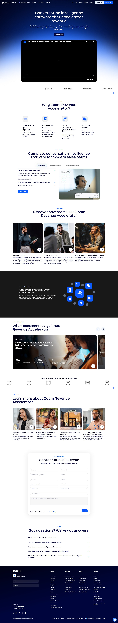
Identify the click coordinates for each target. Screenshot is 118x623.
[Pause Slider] (113, 92)
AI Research (53, 603)
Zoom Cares (53, 596)
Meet (80, 2)
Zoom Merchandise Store (56, 607)
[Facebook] (22, 613)
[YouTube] (19, 613)
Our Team (53, 580)
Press (52, 591)
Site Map (104, 618)
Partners (52, 587)
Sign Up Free (108, 2)
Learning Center (97, 582)
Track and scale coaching (25, 187)
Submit (84, 511)
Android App (67, 589)
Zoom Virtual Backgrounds (70, 591)
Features (34, 2)
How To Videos (97, 596)
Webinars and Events (83, 587)
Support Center (97, 580)
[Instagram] (25, 613)
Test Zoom (96, 576)
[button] (115, 620)
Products (14, 2)
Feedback (96, 589)
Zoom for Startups (83, 591)
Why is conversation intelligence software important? (45, 542)
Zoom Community (98, 585)
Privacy (57, 618)
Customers (53, 578)
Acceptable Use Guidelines (70, 618)
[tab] (42, 165)
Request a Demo (83, 585)
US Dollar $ (16, 585)
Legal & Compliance (80, 618)
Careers (52, 582)
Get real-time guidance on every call (29, 170)
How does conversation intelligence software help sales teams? (48, 551)
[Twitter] (16, 613)
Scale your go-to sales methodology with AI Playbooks (34, 184)
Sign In (86, 2)
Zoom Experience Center (84, 589)
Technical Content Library (99, 587)
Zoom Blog (53, 576)
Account (95, 578)
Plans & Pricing (82, 582)
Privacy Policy (52, 512)
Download (67, 571)
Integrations (53, 585)
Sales (80, 571)
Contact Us (96, 591)
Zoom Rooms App (69, 578)
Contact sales (60, 34)
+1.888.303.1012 (18, 609)
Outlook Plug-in (68, 585)
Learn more (55, 352)
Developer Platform (55, 600)
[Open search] (72, 2)
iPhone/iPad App (68, 587)
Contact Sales (99, 2)
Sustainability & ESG (55, 594)
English (15, 581)
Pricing (48, 2)
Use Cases (41, 2)
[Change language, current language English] (76, 2)
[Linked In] (13, 613)
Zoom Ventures (54, 605)
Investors (53, 589)
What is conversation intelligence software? (42, 538)
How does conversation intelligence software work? (44, 547)
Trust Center (62, 618)
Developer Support (98, 598)
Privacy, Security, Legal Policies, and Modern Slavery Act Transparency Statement (99, 602)
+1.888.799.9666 (18, 607)
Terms (54, 618)
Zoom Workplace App (69, 576)
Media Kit (53, 598)
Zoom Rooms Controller (70, 580)
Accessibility (96, 594)
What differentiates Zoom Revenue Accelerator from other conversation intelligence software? (55, 556)
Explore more (24, 194)
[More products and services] (114, 2)
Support (91, 2)
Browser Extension (69, 582)
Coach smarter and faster (25, 174)
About (52, 571)
